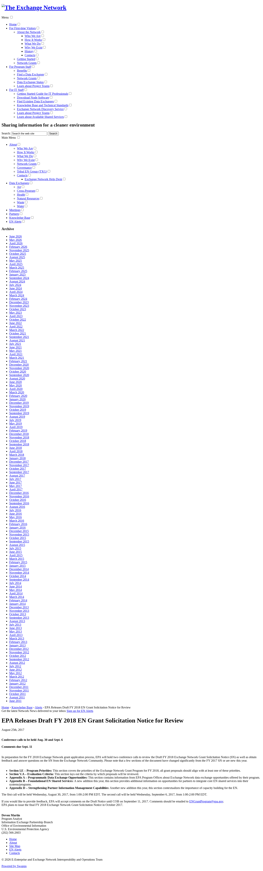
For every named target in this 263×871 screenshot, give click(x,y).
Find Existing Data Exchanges (35, 101)
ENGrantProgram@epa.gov (206, 801)
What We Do (33, 43)
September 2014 (19, 579)
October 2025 (17, 253)
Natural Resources (28, 198)
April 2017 (16, 489)
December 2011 (18, 687)
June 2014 (15, 586)
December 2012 (19, 649)
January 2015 (17, 565)
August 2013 (17, 621)
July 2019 (15, 420)
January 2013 (17, 645)
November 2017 (19, 465)
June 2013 (15, 628)
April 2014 (16, 593)
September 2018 (19, 444)
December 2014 (19, 569)
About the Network (29, 32)
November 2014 (19, 572)
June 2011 (15, 701)
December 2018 (19, 434)
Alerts (38, 707)
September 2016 (19, 503)
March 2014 (16, 597)
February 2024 (18, 298)
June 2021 (15, 347)
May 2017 (15, 486)
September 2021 (19, 337)
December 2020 (19, 364)
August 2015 (17, 545)
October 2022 (17, 319)
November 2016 (19, 496)
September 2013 (19, 617)
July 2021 (15, 343)
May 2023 (15, 312)
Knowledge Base (19, 217)
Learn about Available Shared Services (40, 116)
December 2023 (19, 302)
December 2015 (19, 531)
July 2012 (15, 666)
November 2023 (19, 305)
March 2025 (16, 267)
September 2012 (19, 659)
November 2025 (19, 250)
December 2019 (19, 402)
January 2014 (17, 603)
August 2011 (17, 697)
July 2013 (15, 624)
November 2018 (19, 437)
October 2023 (17, 309)
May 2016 (15, 517)
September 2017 (19, 472)
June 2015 (15, 551)
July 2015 (15, 548)
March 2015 (16, 558)
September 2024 (19, 278)
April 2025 (16, 264)
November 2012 (19, 652)
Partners (14, 213)
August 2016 (17, 506)
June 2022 (15, 323)
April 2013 (16, 635)
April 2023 (16, 316)
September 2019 (19, 413)
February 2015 (18, 562)
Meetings (14, 210)
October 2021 (17, 333)
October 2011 (17, 694)
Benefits (22, 70)
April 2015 (16, 555)
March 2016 (16, 520)
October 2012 (17, 655)
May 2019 (15, 423)
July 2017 (15, 479)
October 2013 (17, 614)
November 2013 (19, 610)
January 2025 (17, 274)
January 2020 (17, 399)
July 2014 (15, 583)
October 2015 (17, 538)
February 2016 (18, 524)
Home (13, 24)
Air (19, 187)
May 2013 (15, 631)
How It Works (33, 39)
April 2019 (16, 427)
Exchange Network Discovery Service (40, 109)
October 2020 (17, 371)
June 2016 (15, 513)
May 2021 (15, 350)
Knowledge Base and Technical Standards (42, 105)
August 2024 (17, 281)
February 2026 (18, 246)
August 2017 (17, 475)
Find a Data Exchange (30, 74)
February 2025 (18, 271)
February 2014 (18, 600)
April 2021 (16, 354)
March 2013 (16, 638)
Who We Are (33, 36)
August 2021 (17, 340)
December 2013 (19, 607)
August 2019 (17, 416)
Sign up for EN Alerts (80, 711)
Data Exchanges (19, 183)
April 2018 (16, 451)
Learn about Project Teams (33, 86)
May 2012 (15, 673)
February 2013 (18, 642)
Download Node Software (33, 97)
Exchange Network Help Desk (43, 179)
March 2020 (16, 392)
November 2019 (19, 406)
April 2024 (16, 291)
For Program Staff (20, 66)
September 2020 (19, 375)
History (29, 51)
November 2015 (19, 534)
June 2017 (15, 482)
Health (21, 194)
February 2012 (18, 680)
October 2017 (17, 468)
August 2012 (17, 662)
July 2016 (15, 510)
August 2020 (17, 378)
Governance (24, 167)
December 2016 (19, 493)
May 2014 (15, 590)
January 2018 (17, 458)
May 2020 (15, 385)
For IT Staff (16, 89)
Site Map (14, 846)
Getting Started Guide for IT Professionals (42, 93)
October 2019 (17, 409)
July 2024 (15, 285)
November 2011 (19, 690)
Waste (20, 202)
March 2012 (16, 676)
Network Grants (27, 63)
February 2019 (18, 430)
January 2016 (17, 527)
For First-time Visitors (22, 28)
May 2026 (15, 239)
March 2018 (16, 454)
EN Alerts (15, 221)
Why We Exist (33, 47)
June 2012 (15, 669)
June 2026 (15, 236)
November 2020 (19, 368)
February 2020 (18, 395)
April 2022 (16, 326)
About (13, 144)
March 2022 (16, 330)
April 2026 (16, 243)
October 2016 (17, 499)
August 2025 (17, 257)
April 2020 (16, 389)
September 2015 (19, 541)
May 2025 (15, 260)
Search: (6, 133)
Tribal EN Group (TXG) (32, 171)
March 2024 (16, 295)
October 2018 (17, 441)
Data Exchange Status (30, 82)
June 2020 (15, 382)
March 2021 (16, 357)
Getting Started (26, 59)
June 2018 (15, 447)
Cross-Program (26, 190)
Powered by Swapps (14, 866)
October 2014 (17, 576)
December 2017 (19, 461)
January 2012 (17, 683)
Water (20, 206)
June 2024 (15, 288)
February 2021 (18, 361)
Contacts (30, 55)
